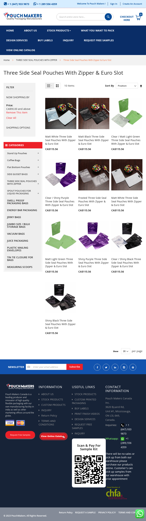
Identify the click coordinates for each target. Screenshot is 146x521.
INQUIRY (46, 410)
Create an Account (132, 3)
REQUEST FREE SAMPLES (82, 426)
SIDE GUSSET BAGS (17, 174)
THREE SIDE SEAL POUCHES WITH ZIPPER (36, 60)
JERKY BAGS (14, 217)
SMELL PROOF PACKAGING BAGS (17, 202)
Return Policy (49, 415)
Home (7, 60)
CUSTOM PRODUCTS (53, 405)
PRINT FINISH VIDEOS (87, 413)
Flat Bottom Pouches (18, 167)
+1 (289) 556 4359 (126, 443)
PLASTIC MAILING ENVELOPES (17, 249)
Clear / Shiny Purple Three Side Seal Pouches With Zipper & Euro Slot (59, 201)
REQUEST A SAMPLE (85, 512)
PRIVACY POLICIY (107, 512)
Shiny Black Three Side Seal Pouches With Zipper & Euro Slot (60, 324)
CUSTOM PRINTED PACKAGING (84, 401)
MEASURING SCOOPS (19, 267)
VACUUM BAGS (16, 233)
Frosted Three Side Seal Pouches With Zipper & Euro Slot (92, 201)
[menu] (73, 40)
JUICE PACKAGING (17, 240)
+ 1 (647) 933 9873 (18, 4)
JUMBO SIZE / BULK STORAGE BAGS (18, 225)
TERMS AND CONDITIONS (47, 422)
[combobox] (84, 16)
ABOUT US (47, 394)
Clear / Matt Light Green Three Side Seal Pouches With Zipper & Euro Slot (125, 140)
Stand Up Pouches (17, 153)
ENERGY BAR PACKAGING (22, 210)
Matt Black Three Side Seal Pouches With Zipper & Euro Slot (93, 140)
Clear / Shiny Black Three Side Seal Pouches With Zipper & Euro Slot (126, 262)
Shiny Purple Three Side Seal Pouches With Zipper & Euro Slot (93, 262)
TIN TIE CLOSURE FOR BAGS (20, 259)
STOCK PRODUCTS (52, 399)
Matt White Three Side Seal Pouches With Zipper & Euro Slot (60, 140)
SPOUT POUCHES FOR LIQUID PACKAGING (19, 192)
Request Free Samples (20, 434)
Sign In (113, 3)
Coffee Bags (13, 160)
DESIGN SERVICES (85, 419)
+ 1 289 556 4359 (46, 4)
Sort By (109, 85)
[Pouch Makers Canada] (23, 16)
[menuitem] (10, 30)
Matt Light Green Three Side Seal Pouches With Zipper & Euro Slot (59, 262)
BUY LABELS (82, 408)
